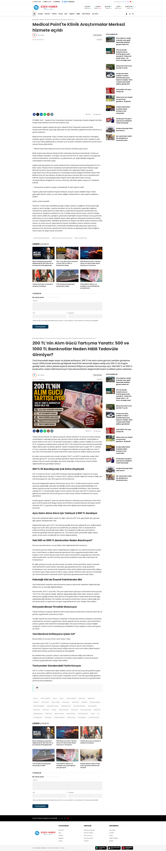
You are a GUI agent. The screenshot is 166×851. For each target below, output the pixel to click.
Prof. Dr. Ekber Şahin (81, 238)
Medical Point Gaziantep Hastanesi (62, 238)
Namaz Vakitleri (88, 833)
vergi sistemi (71, 717)
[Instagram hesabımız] (127, 2)
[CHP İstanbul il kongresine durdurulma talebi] (67, 275)
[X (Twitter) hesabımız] (125, 2)
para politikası (71, 713)
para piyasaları (59, 713)
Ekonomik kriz (92, 706)
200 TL (55, 698)
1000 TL (36, 698)
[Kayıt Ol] (127, 13)
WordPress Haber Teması (56, 848)
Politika (54, 14)
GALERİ (37, 1)
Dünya (61, 14)
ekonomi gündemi (95, 702)
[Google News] (97, 114)
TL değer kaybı (38, 717)
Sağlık (78, 14)
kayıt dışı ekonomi (86, 710)
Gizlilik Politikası (113, 838)
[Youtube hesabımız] (130, 2)
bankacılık (91, 698)
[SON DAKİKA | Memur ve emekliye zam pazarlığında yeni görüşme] (91, 275)
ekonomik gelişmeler (79, 706)
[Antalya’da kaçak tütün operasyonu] (110, 132)
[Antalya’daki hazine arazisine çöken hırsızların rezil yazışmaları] (110, 110)
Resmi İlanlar (86, 14)
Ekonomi (47, 14)
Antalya (40, 14)
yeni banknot (82, 717)
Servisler (95, 14)
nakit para (49, 713)
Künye (111, 835)
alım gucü (82, 698)
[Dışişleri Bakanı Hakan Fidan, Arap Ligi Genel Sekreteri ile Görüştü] (91, 755)
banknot (36, 702)
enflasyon (37, 710)
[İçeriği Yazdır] (51, 114)
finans (54, 710)
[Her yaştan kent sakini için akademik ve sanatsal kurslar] (110, 140)
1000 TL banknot (46, 698)
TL (98, 713)
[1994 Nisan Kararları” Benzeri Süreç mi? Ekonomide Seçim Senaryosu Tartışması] (91, 253)
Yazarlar (111, 833)
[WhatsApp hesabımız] (133, 2)
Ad (34, 313)
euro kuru (46, 710)
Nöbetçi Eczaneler (89, 830)
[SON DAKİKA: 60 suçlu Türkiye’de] (110, 93)
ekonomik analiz (66, 706)
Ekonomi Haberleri (39, 706)
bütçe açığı (46, 702)
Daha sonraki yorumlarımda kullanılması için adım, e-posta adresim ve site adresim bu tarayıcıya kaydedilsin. (65, 320)
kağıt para (75, 710)
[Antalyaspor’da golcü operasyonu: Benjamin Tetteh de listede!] (110, 122)
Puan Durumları (88, 838)
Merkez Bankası (38, 713)
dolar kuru (66, 702)
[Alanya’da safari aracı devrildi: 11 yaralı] (110, 69)
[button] (35, 13)
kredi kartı (97, 710)
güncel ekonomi (64, 710)
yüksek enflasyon (94, 717)
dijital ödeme (56, 702)
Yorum (35, 301)
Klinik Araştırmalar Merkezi (41, 238)
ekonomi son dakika (53, 706)
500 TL (62, 698)
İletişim (111, 841)
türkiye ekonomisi (59, 717)
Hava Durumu (88, 835)
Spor (65, 14)
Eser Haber (40, 35)
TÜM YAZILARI (97, 35)
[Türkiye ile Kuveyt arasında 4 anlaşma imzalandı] (43, 275)
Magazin (72, 14)
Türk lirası (48, 717)
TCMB (93, 713)
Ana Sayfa (112, 830)
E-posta (71, 313)
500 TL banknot (72, 698)
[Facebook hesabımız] (59, 818)
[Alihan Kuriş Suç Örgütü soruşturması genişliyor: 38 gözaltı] (110, 101)
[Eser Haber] (44, 9)
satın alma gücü (83, 713)
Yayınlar (86, 841)
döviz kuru (76, 702)
